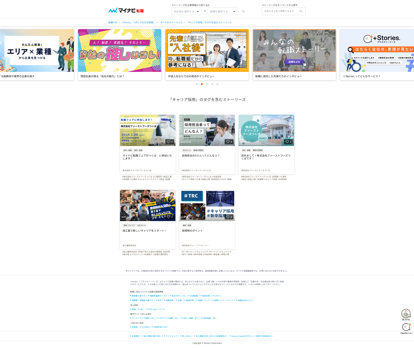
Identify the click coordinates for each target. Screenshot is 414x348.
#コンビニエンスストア (148, 179)
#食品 (161, 179)
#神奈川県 (224, 254)
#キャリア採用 (188, 179)
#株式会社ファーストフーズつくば (137, 176)
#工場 (197, 179)
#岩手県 (166, 251)
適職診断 (170, 300)
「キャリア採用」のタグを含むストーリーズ (209, 22)
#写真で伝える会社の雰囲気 (150, 251)
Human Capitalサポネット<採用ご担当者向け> (252, 336)
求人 (142, 309)
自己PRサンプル (179, 295)
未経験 (135, 327)
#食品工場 (167, 176)
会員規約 (136, 336)
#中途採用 (216, 176)
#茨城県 (125, 179)
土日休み (146, 327)
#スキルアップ (136, 254)
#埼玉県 (125, 254)
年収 (159, 300)
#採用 (189, 254)
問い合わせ (186, 336)
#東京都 (216, 254)
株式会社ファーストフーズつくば (137, 170)
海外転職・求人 (210, 318)
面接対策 (190, 300)
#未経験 (259, 179)
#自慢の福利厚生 (160, 254)
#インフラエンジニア (199, 251)
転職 (134, 309)
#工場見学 (157, 176)
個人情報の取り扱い (152, 336)
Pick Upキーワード (156, 309)
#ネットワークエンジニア (220, 251)
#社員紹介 (148, 254)
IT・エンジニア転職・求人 (143, 318)
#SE (187, 251)
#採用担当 (215, 179)
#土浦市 (133, 179)
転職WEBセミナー (246, 300)
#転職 (167, 179)
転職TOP (113, 22)
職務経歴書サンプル (158, 295)
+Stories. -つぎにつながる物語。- (139, 22)
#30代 (223, 179)
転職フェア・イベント (224, 300)
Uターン (218, 295)
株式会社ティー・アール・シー (195, 245)
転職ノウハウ (204, 300)
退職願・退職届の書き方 (142, 300)
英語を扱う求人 (161, 327)
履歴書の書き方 (138, 295)
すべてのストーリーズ (171, 22)
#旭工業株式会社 (129, 251)
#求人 (184, 254)
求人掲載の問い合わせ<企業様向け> (211, 336)
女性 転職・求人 (191, 318)
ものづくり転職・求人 (169, 318)
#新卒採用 (197, 254)
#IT (183, 251)
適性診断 (206, 295)
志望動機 (194, 295)
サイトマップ (171, 336)
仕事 (180, 300)
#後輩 (229, 179)
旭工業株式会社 (129, 245)
